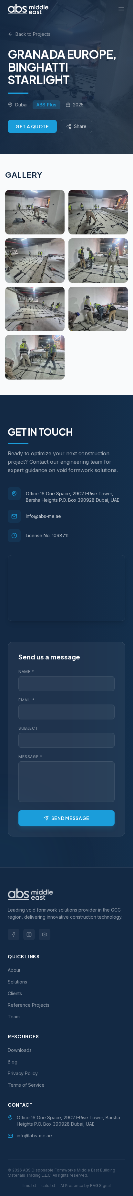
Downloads (20, 1050)
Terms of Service (26, 1085)
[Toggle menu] (121, 9)
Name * (26, 671)
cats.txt (48, 1185)
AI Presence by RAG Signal (85, 1185)
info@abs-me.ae (43, 516)
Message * (30, 756)
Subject (28, 728)
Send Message (70, 818)
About (14, 970)
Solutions (17, 981)
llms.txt (29, 1185)
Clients (15, 993)
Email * (26, 699)
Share (80, 126)
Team (14, 1016)
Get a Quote (32, 126)
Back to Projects (32, 34)
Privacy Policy (23, 1073)
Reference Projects (28, 1005)
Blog (12, 1061)
